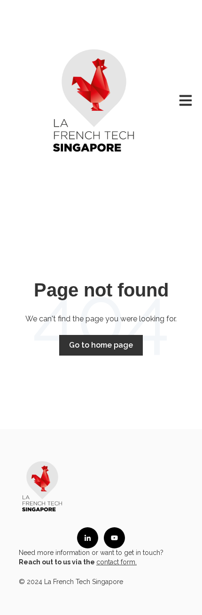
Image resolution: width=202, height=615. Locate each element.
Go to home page (101, 345)
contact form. (116, 562)
